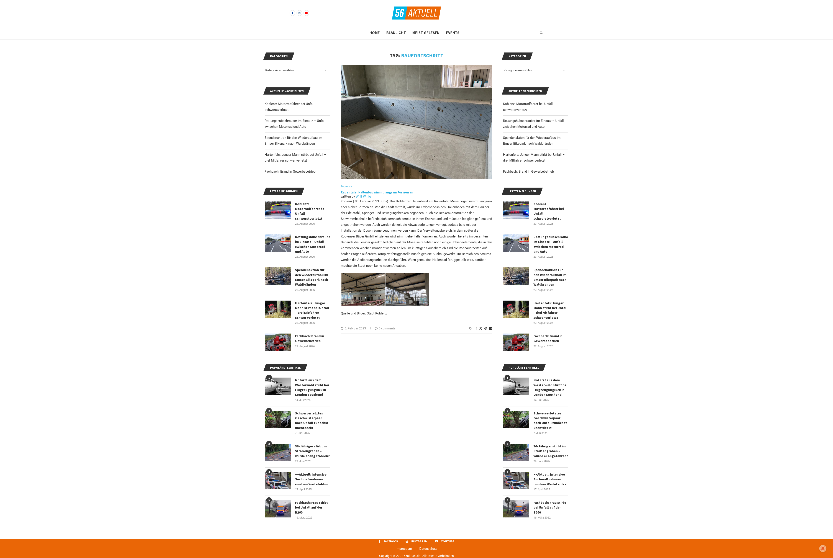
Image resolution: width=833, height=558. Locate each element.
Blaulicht (396, 32)
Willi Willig (363, 196)
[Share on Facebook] (476, 328)
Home (374, 32)
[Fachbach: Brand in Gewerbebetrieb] (516, 342)
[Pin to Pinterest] (485, 328)
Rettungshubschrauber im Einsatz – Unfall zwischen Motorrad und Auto (550, 244)
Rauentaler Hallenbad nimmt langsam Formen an (377, 192)
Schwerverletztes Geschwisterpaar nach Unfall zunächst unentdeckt (550, 420)
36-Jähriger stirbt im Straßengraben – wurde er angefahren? (550, 451)
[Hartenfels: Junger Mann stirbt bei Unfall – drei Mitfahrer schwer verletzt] (516, 309)
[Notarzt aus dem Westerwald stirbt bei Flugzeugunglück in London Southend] (516, 386)
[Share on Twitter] (480, 328)
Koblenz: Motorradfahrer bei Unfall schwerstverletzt (548, 211)
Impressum (404, 549)
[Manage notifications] (822, 548)
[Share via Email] (490, 328)
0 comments (387, 328)
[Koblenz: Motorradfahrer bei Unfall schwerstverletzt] (516, 210)
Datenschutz (428, 549)
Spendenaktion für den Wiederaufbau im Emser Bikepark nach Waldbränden (550, 277)
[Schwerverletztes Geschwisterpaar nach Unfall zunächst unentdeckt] (516, 419)
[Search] (541, 32)
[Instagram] (299, 13)
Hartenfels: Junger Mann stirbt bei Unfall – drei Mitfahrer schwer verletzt (550, 310)
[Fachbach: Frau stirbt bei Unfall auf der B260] (516, 508)
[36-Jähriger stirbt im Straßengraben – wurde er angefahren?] (516, 452)
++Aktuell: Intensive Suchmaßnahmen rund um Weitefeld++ (549, 479)
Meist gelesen (425, 32)
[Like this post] (470, 328)
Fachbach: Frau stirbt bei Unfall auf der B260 (549, 507)
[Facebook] (292, 13)
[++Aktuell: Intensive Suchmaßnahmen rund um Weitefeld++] (516, 480)
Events (452, 32)
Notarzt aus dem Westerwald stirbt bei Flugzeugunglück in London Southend (550, 387)
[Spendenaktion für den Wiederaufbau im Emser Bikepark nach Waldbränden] (516, 276)
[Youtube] (306, 13)
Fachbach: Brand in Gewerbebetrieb (528, 171)
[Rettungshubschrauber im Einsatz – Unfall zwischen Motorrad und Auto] (516, 243)
